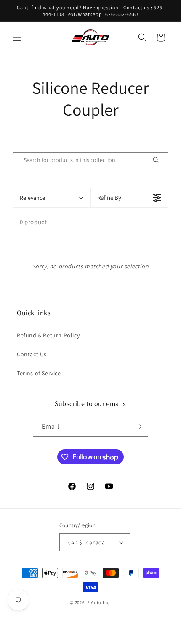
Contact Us (32, 354)
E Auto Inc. (99, 602)
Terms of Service (39, 373)
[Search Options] (159, 159)
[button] (17, 37)
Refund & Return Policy (48, 335)
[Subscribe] (138, 427)
